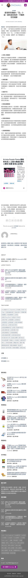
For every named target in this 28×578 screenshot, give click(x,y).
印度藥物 (4, 314)
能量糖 (23, 550)
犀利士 (3, 342)
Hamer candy (5, 540)
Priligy (3, 312)
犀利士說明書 (11, 548)
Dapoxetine (12, 309)
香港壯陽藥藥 (16, 347)
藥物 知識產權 (13, 345)
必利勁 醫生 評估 (14, 330)
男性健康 (14, 10)
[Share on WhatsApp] (7, 220)
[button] (2, 5)
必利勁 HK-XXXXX (16, 317)
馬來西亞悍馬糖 (5, 553)
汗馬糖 (20, 540)
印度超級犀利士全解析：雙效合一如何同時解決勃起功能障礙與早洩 (15, 298)
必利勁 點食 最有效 (16, 335)
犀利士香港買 (5, 550)
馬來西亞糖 (12, 553)
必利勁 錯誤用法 (5, 332)
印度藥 (8, 259)
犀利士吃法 (4, 545)
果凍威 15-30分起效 (14, 340)
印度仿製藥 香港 (9, 312)
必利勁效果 (10, 322)
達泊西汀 (20, 345)
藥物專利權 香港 (5, 345)
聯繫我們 (14, 573)
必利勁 (16, 314)
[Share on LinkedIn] (21, 220)
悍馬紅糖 (15, 540)
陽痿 (2, 27)
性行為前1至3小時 (6, 337)
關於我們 (9, 573)
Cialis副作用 (17, 535)
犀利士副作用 (21, 542)
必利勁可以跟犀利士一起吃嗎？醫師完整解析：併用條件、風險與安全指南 (15, 291)
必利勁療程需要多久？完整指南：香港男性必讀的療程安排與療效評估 (15, 285)
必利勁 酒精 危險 (5, 330)
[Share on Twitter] (12, 220)
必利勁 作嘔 (4, 319)
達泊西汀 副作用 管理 (6, 347)
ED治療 (18, 309)
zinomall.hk (21, 259)
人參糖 (10, 540)
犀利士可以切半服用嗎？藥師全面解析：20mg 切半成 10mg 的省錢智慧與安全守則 (15, 271)
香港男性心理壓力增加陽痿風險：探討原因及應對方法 (7, 245)
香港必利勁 (22, 347)
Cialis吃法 (23, 535)
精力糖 (10, 550)
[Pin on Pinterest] (18, 220)
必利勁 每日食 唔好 (12, 325)
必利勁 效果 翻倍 (18, 322)
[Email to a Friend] (15, 220)
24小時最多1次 (5, 309)
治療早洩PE (22, 340)
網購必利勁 (16, 342)
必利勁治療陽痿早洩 (6, 327)
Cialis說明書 (16, 537)
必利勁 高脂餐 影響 (6, 335)
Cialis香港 (22, 537)
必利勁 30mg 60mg (6, 317)
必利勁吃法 (17, 319)
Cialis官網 (4, 537)
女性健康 (3, 358)
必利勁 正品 (4, 325)
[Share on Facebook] (9, 220)
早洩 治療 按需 (5, 340)
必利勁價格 (10, 319)
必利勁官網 (4, 322)
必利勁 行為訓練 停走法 (17, 327)
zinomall (20, 21)
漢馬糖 (3, 542)
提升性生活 (21, 337)
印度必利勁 (17, 312)
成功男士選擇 (14, 337)
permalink (14, 227)
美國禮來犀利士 (17, 550)
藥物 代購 (22, 342)
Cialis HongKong (9, 535)
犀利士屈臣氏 (11, 545)
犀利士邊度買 (19, 548)
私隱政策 (19, 573)
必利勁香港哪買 (13, 332)
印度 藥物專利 (10, 314)
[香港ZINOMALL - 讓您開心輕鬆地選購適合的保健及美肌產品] (14, 5)
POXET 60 (23, 309)
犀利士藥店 (4, 548)
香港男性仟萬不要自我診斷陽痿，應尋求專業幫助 (20, 245)
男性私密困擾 (9, 342)
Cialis (3, 535)
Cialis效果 (9, 537)
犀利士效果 (18, 545)
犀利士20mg (13, 542)
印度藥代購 (23, 312)
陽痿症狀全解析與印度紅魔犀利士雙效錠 (15, 278)
